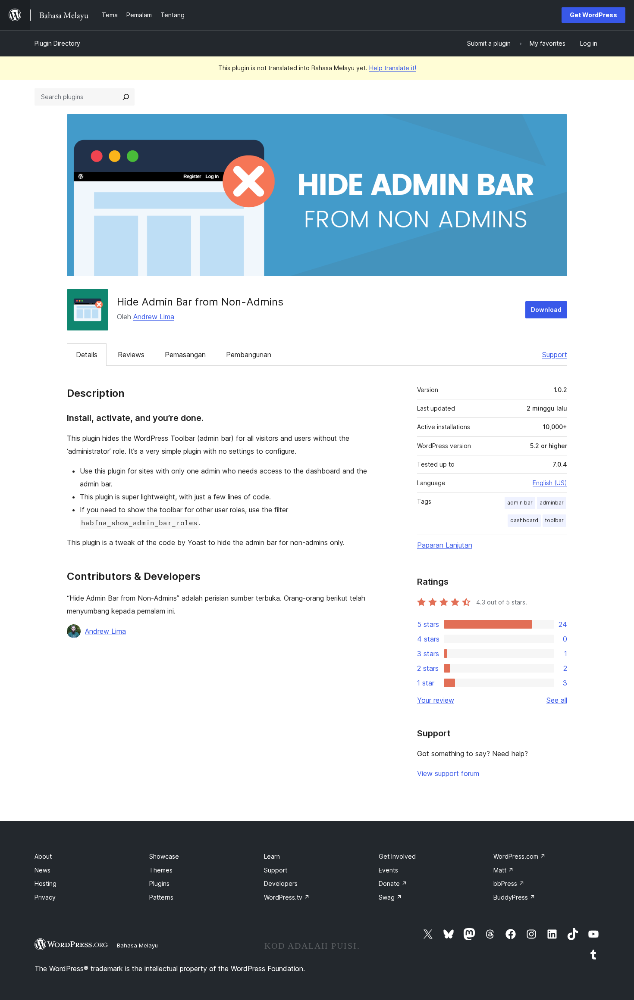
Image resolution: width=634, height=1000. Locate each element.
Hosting (45, 883)
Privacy (45, 897)
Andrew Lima (153, 316)
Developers (281, 883)
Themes (161, 870)
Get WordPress (593, 15)
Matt (503, 870)
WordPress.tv (287, 897)
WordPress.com (519, 856)
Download (546, 309)
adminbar (552, 502)
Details (86, 354)
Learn (272, 856)
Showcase (164, 856)
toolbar (554, 520)
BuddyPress (514, 897)
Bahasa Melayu (137, 945)
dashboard (524, 520)
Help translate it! (392, 68)
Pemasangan (185, 354)
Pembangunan (248, 354)
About (43, 856)
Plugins (159, 883)
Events (388, 870)
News (42, 870)
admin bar (520, 502)
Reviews (131, 354)
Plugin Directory (57, 43)
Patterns (161, 897)
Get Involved (397, 856)
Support (554, 354)
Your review (435, 700)
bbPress (508, 883)
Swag (390, 897)
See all (556, 700)
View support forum (448, 773)
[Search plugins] (126, 97)
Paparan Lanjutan (444, 545)
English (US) (550, 482)
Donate (393, 883)
